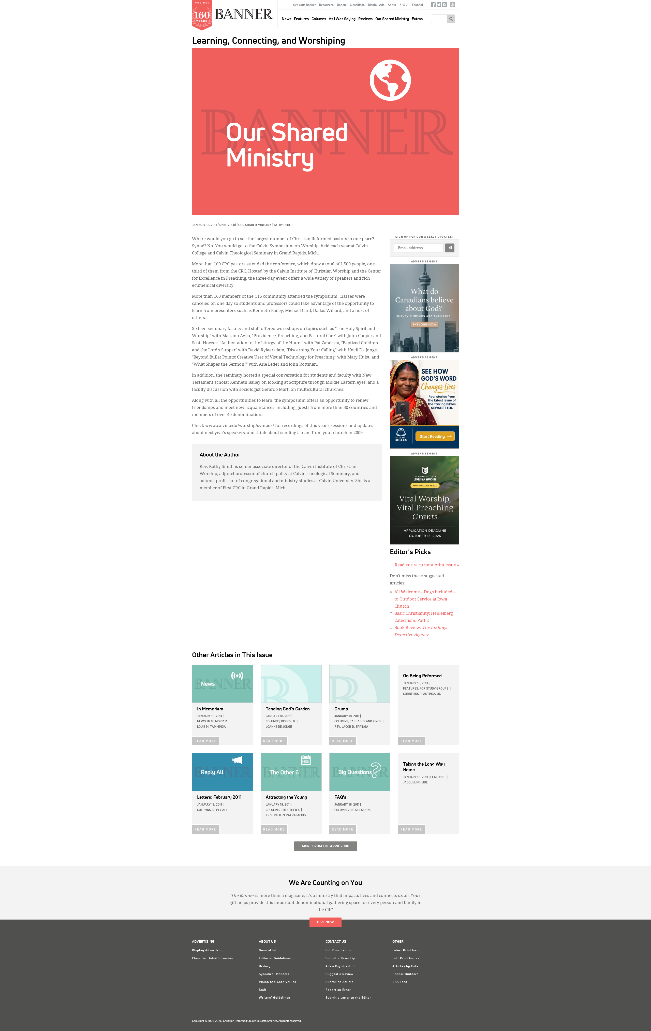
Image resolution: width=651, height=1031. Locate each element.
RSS (444, 6)
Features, (411, 688)
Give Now (325, 922)
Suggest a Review (339, 974)
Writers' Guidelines (274, 997)
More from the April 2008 (325, 846)
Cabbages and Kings (365, 721)
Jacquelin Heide (415, 782)
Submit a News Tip (340, 958)
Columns (319, 19)
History (265, 966)
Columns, (273, 721)
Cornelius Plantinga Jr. (422, 694)
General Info (269, 950)
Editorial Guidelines (275, 958)
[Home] (255, 13)
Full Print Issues (405, 958)
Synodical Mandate (274, 974)
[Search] (451, 19)
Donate (342, 5)
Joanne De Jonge (279, 726)
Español (417, 5)
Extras (417, 19)
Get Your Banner (304, 5)
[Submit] (449, 248)
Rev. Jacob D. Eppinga (351, 726)
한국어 (404, 5)
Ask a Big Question (341, 966)
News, (201, 721)
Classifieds (357, 5)
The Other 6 (290, 810)
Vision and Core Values (277, 982)
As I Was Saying (342, 19)
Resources (326, 5)
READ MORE (205, 741)
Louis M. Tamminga (211, 726)
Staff (263, 990)
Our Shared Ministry (392, 19)
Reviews (365, 19)
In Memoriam (217, 721)
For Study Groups (434, 688)
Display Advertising (208, 950)
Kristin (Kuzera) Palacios (286, 815)
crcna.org (452, 4)
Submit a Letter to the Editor (348, 997)
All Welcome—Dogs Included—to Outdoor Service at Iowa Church (425, 599)
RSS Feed (399, 982)
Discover (288, 721)
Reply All (219, 810)
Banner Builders (405, 974)
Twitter (439, 6)
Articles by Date (405, 966)
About (392, 5)
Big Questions (360, 810)
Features (301, 19)
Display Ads (376, 5)
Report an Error (338, 990)
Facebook (433, 6)
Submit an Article (339, 982)
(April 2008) (227, 225)
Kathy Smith (282, 225)
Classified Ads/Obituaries (212, 958)
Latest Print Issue (406, 950)
